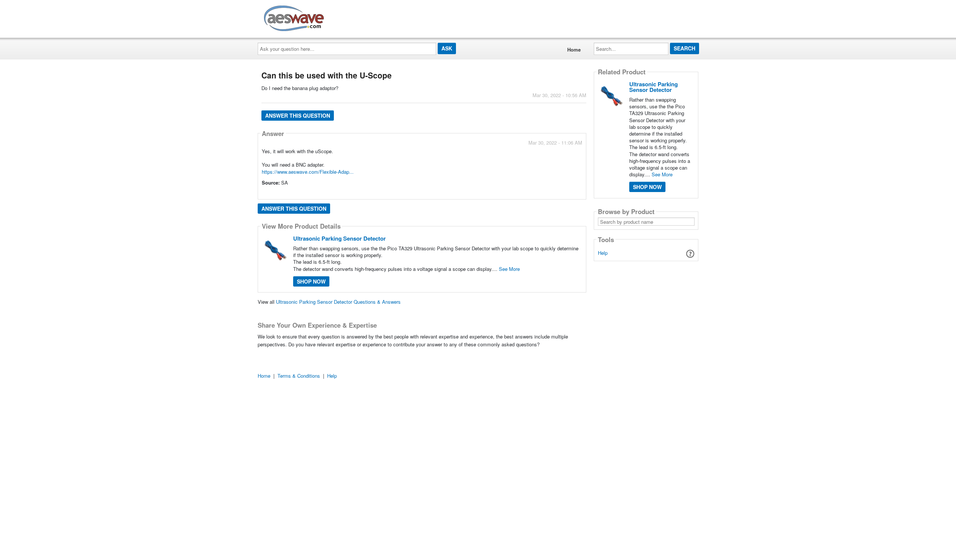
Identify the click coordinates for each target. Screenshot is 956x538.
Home (574, 49)
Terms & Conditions (298, 375)
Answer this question (297, 115)
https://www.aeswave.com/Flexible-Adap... (308, 171)
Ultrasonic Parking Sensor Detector (339, 238)
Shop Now (311, 281)
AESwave (348, 17)
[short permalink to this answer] (515, 193)
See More (509, 268)
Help (603, 252)
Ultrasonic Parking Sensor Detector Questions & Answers (338, 301)
